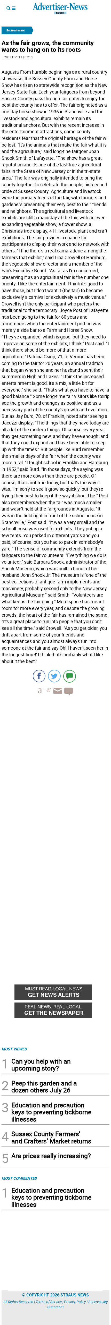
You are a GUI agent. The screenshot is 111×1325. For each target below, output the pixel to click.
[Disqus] (55, 770)
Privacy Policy (75, 1301)
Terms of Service (49, 1301)
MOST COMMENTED (19, 1178)
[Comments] (69, 676)
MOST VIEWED (14, 1048)
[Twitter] (54, 676)
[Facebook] (39, 676)
